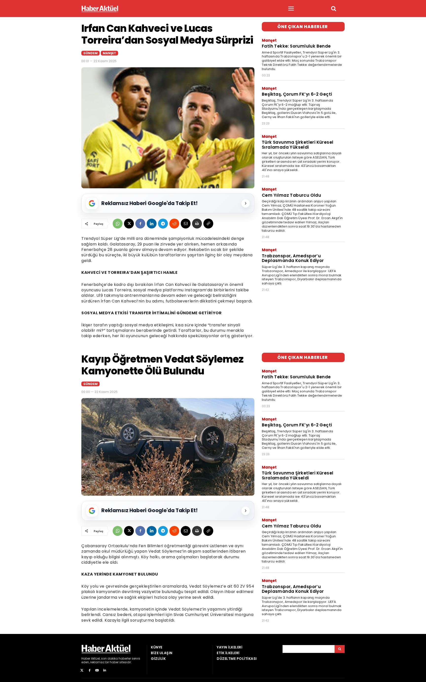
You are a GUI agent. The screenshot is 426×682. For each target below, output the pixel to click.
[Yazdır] (197, 223)
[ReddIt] (174, 223)
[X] (129, 223)
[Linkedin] (152, 223)
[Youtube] (97, 670)
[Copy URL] (208, 223)
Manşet (109, 53)
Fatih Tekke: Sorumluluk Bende (296, 46)
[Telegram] (163, 223)
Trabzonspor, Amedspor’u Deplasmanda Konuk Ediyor (293, 258)
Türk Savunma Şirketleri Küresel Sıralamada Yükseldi (297, 144)
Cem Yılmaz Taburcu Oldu (291, 195)
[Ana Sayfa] (99, 8)
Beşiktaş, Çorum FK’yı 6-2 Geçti (297, 94)
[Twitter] (82, 670)
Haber (85, 658)
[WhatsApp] (118, 223)
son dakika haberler (116, 658)
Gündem (90, 53)
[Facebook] (140, 223)
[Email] (186, 223)
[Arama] (340, 649)
